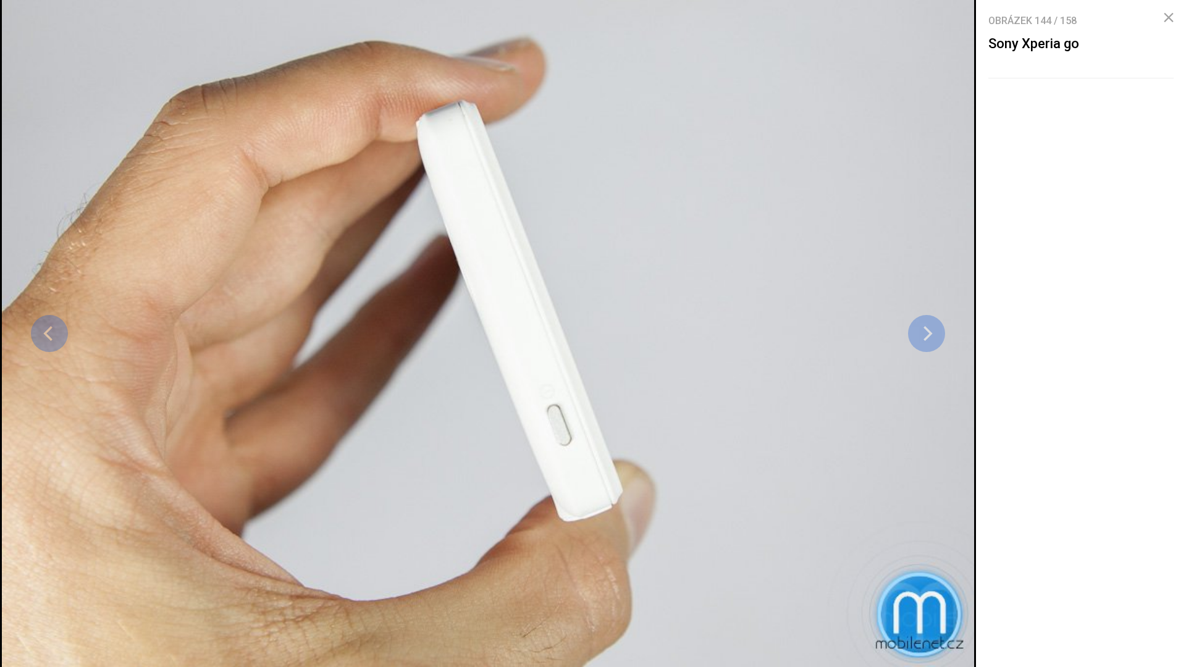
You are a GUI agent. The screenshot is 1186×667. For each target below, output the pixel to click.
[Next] (926, 333)
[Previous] (49, 333)
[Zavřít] (1169, 17)
